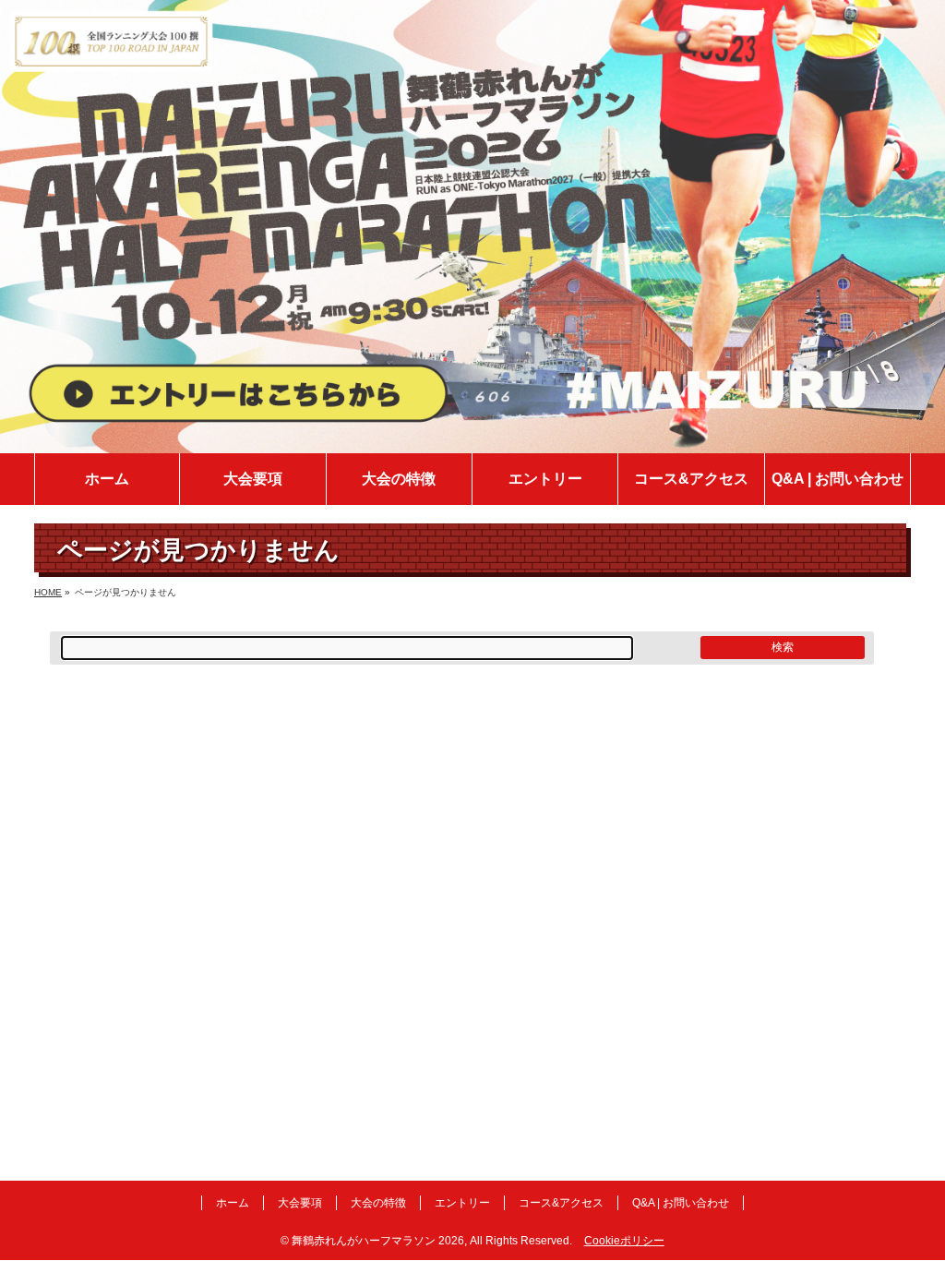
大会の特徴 (378, 1202)
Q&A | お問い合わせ (680, 1202)
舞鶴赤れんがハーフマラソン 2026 (378, 1240)
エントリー (462, 1202)
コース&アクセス (561, 1202)
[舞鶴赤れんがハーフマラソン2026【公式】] (472, 439)
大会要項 (300, 1202)
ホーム (232, 1202)
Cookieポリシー (624, 1240)
